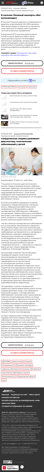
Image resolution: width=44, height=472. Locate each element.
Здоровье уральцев (8, 176)
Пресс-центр (34, 395)
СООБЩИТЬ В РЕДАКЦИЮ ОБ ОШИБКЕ (17, 406)
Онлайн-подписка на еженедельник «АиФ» (21, 400)
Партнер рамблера (19, 462)
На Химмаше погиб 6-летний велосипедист (24, 102)
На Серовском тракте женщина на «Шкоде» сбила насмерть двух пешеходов (24, 116)
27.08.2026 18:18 (6, 134)
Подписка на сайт (19, 395)
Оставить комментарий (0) (22, 71)
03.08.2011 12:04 (6, 8)
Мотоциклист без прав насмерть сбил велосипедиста (18, 54)
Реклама (5, 395)
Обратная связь (8, 403)
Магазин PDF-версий (11, 397)
